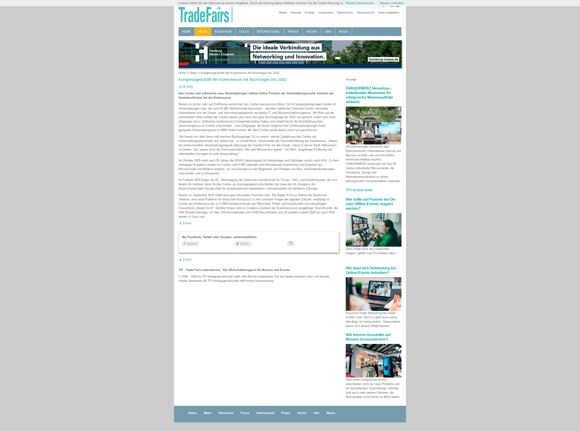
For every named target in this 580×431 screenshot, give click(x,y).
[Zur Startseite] (206, 15)
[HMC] (290, 54)
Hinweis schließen (392, 3)
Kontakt (310, 12)
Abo (328, 31)
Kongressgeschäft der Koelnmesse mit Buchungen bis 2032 (240, 73)
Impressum (326, 12)
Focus (244, 31)
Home (283, 12)
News (202, 31)
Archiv (311, 31)
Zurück (187, 223)
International (268, 31)
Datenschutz (345, 12)
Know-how (223, 31)
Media (343, 31)
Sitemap (295, 12)
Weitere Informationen (360, 3)
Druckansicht (365, 12)
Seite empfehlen (388, 12)
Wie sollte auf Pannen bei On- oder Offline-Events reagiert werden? (371, 203)
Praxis (293, 31)
